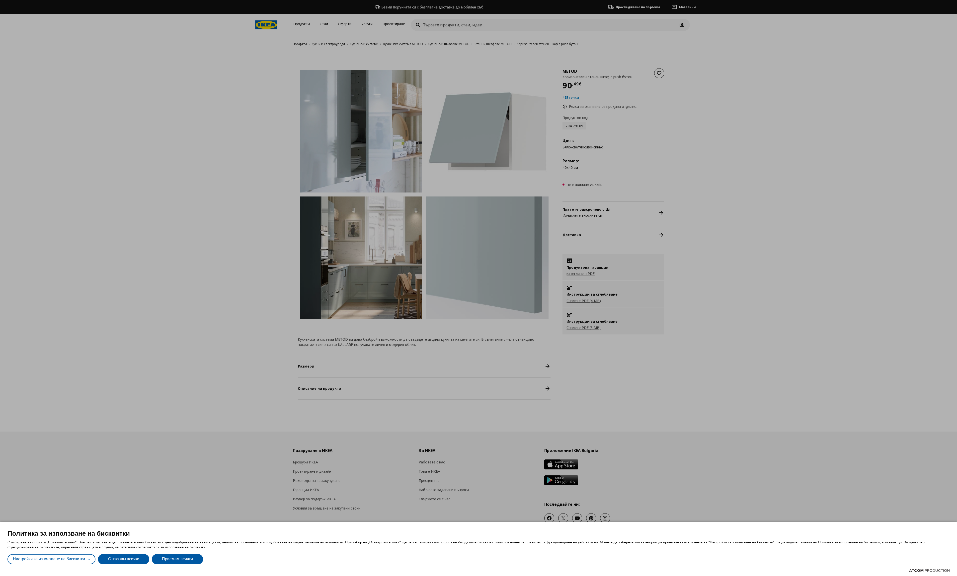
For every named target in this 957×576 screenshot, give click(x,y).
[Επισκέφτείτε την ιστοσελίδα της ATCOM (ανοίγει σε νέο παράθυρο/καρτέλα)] (929, 570)
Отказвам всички (123, 559)
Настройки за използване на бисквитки (49, 559)
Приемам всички (177, 559)
